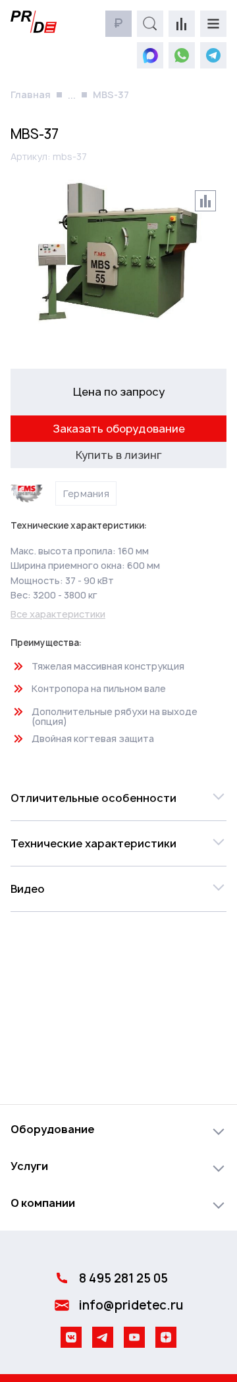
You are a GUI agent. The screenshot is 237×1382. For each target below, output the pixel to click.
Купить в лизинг (119, 455)
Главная (31, 94)
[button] (118, 798)
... (72, 95)
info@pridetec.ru (131, 1305)
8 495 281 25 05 (123, 1278)
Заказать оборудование (119, 428)
